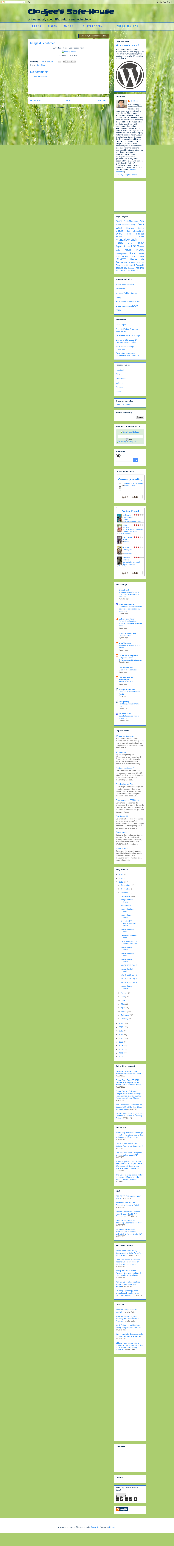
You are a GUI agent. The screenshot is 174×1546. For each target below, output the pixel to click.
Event (119, 233)
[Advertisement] (69, 88)
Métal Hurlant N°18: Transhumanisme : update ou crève (132, 528)
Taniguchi (140, 265)
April (123, 1008)
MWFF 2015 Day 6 (129, 975)
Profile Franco (122, 848)
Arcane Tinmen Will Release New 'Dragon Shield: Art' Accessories (128, 1214)
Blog (133, 224)
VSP (136, 271)
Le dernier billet (125, 636)
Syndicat (130, 265)
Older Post (102, 100)
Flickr (118, 374)
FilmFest (139, 233)
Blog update (121, 752)
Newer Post (35, 100)
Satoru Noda (128, 553)
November (126, 889)
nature (128, 250)
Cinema (130, 228)
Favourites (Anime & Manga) (128, 336)
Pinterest (119, 387)
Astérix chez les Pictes (125, 784)
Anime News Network (125, 284)
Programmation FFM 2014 (127, 800)
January (125, 1019)
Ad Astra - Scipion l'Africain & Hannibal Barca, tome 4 (131, 561)
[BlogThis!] (67, 61)
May (123, 1004)
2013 (121, 1027)
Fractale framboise (127, 633)
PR (133, 256)
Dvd (128, 231)
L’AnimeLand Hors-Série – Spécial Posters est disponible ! (129, 1145)
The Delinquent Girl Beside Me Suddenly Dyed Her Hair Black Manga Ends (129, 1107)
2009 (121, 1042)
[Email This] (64, 61)
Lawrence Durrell (129, 485)
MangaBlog (124, 702)
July (123, 997)
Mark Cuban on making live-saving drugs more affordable (128, 1326)
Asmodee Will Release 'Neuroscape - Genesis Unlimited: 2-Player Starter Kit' (129, 1231)
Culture (119, 231)
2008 (121, 1045)
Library (126, 246)
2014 (121, 1023)
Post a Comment (40, 77)
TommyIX (94, 1527)
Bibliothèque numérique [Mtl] (128, 301)
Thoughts (139, 268)
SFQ (123, 265)
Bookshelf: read (130, 511)
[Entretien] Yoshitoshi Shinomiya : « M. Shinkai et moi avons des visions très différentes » (129, 1134)
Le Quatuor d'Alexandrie (132, 484)
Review (121, 259)
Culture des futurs (127, 619)
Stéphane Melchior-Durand (132, 521)
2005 (121, 1057)
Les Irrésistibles (126, 668)
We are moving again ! (127, 45)
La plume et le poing (128, 655)
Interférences (125, 643)
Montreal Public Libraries (126, 293)
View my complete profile (126, 175)
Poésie (141, 254)
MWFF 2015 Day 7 (129, 965)
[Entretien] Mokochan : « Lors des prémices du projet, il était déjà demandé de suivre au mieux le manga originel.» (129, 1164)
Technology (121, 268)
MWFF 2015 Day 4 (129, 982)
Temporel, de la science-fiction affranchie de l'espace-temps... (130, 623)
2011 (121, 1035)
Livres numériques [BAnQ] (127, 306)
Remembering (122, 832)
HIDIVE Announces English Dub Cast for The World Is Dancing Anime (129, 1115)
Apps (136, 221)
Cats (38, 65)
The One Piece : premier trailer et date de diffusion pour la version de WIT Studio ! (129, 1177)
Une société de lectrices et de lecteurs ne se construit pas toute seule (130, 609)
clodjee (134, 101)
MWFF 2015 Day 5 (129, 979)
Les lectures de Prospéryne (126, 678)
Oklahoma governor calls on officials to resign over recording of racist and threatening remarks (129, 1346)
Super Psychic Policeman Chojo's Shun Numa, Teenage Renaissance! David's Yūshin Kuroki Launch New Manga (129, 1094)
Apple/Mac (128, 221)
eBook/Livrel (138, 231)
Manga (140, 246)
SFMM (119, 310)
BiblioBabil (124, 590)
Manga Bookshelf (127, 689)
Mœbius (126, 541)
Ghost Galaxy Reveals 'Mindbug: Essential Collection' (129, 1221)
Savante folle (125, 714)
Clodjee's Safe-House (71, 12)
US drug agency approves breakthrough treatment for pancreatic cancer (127, 1293)
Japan (119, 246)
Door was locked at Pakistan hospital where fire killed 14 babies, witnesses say (128, 1262)
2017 (121, 875)
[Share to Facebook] (72, 61)
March (124, 1011)
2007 (121, 1049)
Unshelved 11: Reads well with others (128, 923)
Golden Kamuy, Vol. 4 (127, 549)
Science (132, 262)
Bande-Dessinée (123, 224)
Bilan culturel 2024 (126, 682)
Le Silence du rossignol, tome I (127, 517)
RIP (126, 262)
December (126, 885)
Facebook (120, 370)
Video (131, 270)
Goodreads (120, 378)
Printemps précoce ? (125, 768)
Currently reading (130, 479)
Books (140, 224)
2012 (121, 1031)
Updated (123, 270)
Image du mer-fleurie (127, 900)
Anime (119, 221)
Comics (140, 228)
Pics (43, 65)
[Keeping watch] (69, 52)
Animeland (120, 289)
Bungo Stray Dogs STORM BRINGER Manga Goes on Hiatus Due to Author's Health (128, 1082)
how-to (129, 243)
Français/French (126, 239)
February (125, 1015)
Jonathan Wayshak (125, 533)
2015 (121, 882)
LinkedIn (119, 383)
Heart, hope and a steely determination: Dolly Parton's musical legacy (128, 1253)
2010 (121, 1038)
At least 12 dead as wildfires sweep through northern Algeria (128, 1284)
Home (69, 100)
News (140, 249)
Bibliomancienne (126, 604)
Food (141, 236)
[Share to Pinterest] (74, 61)
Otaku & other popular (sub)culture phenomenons (127, 354)
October (125, 893)
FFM (128, 233)
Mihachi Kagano (124, 566)
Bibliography (121, 325)
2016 (121, 878)
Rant (142, 256)
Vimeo (118, 391)
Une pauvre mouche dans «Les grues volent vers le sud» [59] (129, 594)
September (126, 896)
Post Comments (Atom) (74, 108)
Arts (142, 221)
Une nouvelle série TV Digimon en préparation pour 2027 (129, 1154)
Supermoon (126, 905)
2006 (121, 1053)
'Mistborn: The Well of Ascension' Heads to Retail (127, 1204)
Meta (118, 250)
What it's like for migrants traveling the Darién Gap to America (127, 1318)
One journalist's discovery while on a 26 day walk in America (129, 1335)
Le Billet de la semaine (128, 670)
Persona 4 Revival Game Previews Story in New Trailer (128, 1072)
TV (117, 271)
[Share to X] (69, 61)
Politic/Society (122, 256)
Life (133, 246)
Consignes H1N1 (123, 816)
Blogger (112, 1527)
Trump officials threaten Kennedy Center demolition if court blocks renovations (128, 1273)
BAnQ (118, 297)
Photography (121, 254)
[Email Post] (59, 61)
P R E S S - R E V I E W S (127, 26)
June (123, 1000)
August (124, 993)
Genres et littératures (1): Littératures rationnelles (127, 341)
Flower (119, 236)
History (119, 243)
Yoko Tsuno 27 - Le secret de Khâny (129, 942)
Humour (140, 243)
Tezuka (131, 268)
